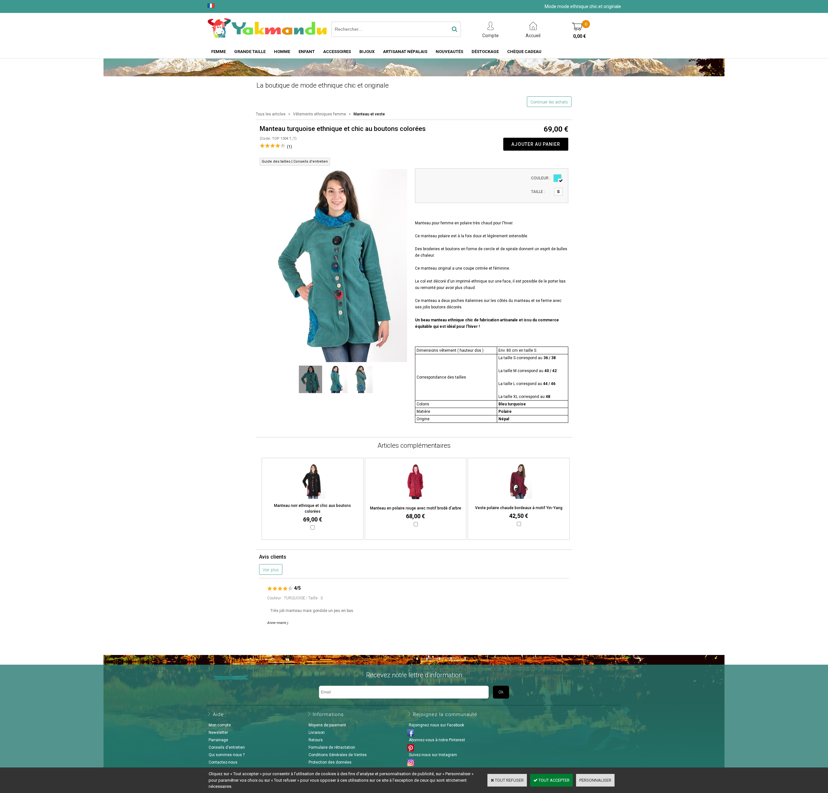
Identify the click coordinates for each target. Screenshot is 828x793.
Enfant (307, 51)
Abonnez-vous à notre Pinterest (437, 740)
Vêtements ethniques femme (319, 114)
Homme (282, 51)
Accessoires (337, 51)
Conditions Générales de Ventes (338, 755)
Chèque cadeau (524, 51)
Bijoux (367, 51)
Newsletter (218, 732)
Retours (316, 740)
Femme (218, 51)
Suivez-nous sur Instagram (433, 755)
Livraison (317, 732)
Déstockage (485, 51)
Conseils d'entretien (227, 747)
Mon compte (220, 725)
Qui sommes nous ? (227, 755)
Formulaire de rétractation (332, 747)
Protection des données (330, 762)
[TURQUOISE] (557, 178)
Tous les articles (271, 114)
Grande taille (250, 51)
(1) (289, 146)
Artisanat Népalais (405, 51)
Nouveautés (449, 51)
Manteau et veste (369, 114)
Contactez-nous (223, 762)
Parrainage (218, 740)
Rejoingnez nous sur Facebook (436, 725)
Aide (218, 714)
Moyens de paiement (327, 725)
